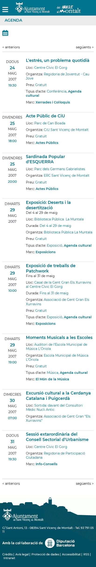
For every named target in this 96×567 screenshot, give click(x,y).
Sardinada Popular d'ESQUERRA (45, 159)
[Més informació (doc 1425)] (28, 109)
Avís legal (22, 554)
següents (85, 47)
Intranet (9, 558)
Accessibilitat (71, 554)
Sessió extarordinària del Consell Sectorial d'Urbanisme (57, 437)
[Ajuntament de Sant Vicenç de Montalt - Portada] (47, 10)
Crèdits (7, 554)
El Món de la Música (52, 379)
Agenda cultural (78, 245)
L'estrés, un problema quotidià (57, 60)
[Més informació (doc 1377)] (28, 427)
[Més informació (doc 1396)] (28, 149)
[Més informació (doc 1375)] (28, 258)
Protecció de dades (45, 554)
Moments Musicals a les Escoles (59, 337)
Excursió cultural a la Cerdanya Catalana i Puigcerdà (58, 396)
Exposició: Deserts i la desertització (48, 205)
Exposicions (45, 252)
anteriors (11, 47)
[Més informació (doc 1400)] (28, 195)
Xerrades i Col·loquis (53, 102)
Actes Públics (47, 143)
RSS (86, 554)
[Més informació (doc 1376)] (28, 386)
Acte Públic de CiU (45, 115)
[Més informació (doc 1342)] (28, 330)
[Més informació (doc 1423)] (28, 470)
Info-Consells (46, 464)
